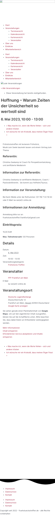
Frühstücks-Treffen (16, 265)
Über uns (9, 43)
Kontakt (8, 495)
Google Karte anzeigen (18, 306)
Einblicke (9, 46)
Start (7, 25)
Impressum (10, 489)
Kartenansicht (17, 37)
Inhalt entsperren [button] (10, 331)
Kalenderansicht (18, 34)
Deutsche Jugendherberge (19, 297)
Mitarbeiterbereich (13, 49)
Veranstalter (16, 40)
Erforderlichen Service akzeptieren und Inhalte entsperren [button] (23, 335)
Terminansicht (17, 31)
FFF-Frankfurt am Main (18, 278)
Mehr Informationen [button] (11, 328)
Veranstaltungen (12, 28)
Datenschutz (10, 492)
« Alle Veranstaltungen (10, 88)
